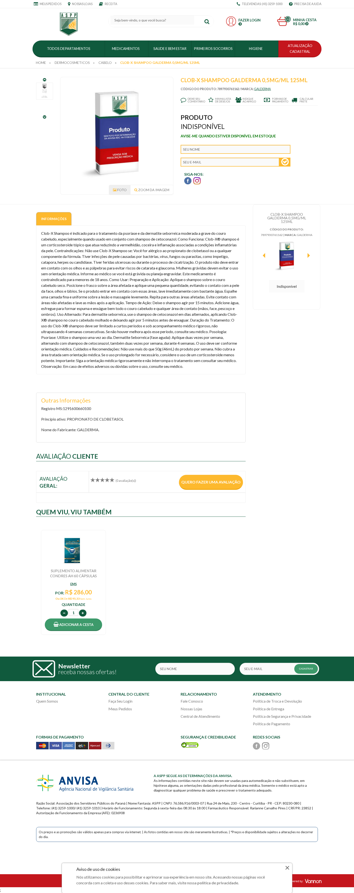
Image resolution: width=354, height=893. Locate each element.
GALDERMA (262, 89)
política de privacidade (217, 882)
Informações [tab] (53, 219)
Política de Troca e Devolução (277, 701)
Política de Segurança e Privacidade (282, 716)
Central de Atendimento (200, 716)
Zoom (153, 190)
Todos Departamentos (68, 49)
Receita (110, 4)
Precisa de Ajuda (307, 4)
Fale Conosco (192, 701)
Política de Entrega (268, 708)
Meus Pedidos (50, 4)
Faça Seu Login (120, 701)
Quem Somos (47, 701)
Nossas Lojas (82, 4)
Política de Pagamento (271, 723)
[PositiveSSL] (190, 744)
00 (287, 19)
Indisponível (287, 286)
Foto (122, 190)
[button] (73, 624)
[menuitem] (41, 62)
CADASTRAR (306, 668)
